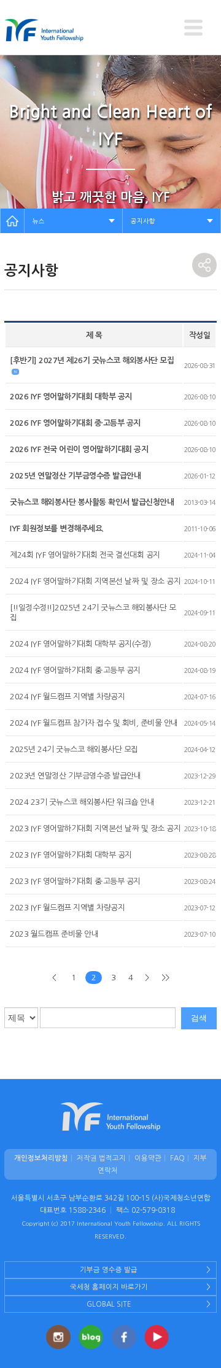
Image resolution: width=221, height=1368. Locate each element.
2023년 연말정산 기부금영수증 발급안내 (75, 776)
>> (165, 978)
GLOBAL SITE (109, 1304)
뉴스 (39, 221)
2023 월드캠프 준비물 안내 (54, 934)
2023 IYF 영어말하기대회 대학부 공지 (71, 855)
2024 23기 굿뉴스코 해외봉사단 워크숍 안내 (82, 802)
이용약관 (147, 1158)
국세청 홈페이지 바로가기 (109, 1287)
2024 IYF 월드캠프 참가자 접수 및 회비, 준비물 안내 (94, 723)
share (204, 265)
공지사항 (143, 221)
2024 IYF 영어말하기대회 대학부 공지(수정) (80, 644)
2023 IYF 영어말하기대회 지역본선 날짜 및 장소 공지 (95, 828)
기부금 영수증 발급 (109, 1270)
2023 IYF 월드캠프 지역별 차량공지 (67, 908)
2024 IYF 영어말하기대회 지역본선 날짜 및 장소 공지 (95, 581)
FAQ (177, 1158)
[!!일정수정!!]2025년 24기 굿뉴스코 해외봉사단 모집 (93, 612)
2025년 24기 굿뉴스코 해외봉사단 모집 (74, 749)
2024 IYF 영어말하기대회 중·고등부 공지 (75, 670)
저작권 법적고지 (101, 1158)
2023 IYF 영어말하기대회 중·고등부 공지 (75, 881)
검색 (199, 1018)
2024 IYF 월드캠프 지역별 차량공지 (67, 697)
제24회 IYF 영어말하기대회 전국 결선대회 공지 (85, 555)
